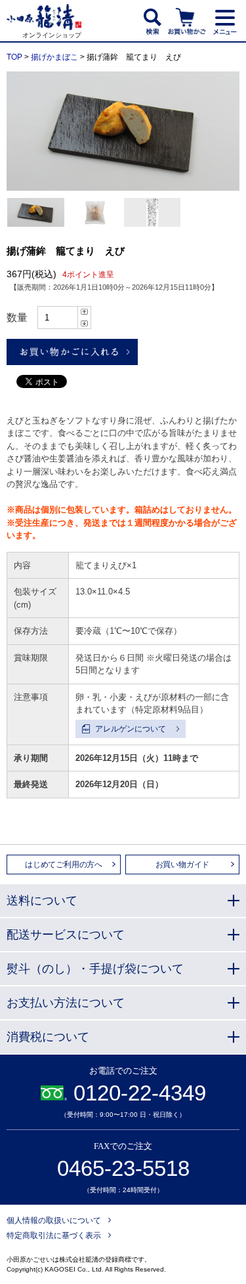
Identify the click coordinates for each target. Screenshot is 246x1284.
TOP (14, 57)
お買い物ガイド (182, 864)
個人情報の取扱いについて (54, 1220)
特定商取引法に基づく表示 (54, 1235)
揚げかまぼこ (54, 57)
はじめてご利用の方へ (63, 864)
